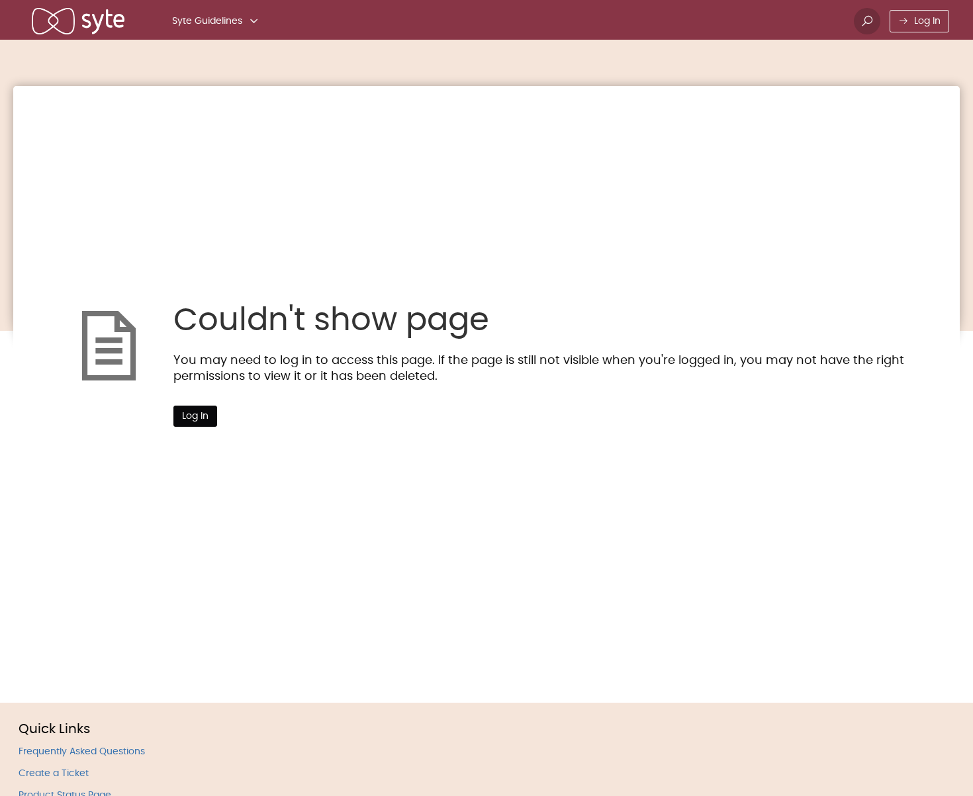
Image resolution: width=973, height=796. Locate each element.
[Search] (867, 21)
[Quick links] (78, 21)
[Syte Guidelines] (254, 21)
